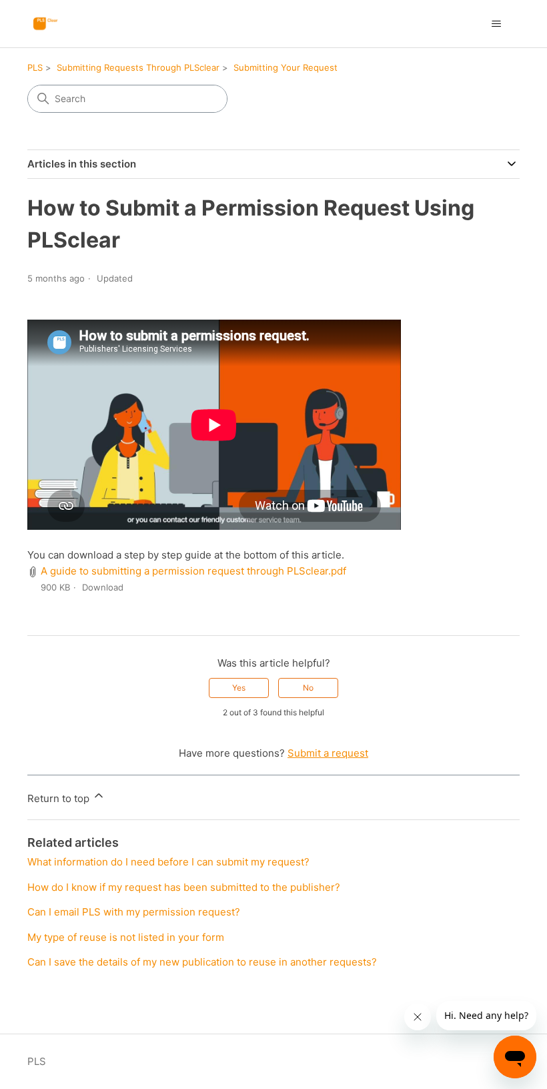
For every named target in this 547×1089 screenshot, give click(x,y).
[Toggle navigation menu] (496, 24)
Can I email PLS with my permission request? (133, 911)
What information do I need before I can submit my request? (168, 861)
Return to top (59, 798)
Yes (238, 688)
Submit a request (328, 753)
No (308, 688)
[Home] (49, 23)
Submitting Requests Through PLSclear (138, 67)
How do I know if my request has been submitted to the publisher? (183, 887)
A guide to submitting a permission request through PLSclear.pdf (193, 571)
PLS (35, 67)
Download (102, 587)
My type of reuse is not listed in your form (125, 937)
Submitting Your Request (285, 67)
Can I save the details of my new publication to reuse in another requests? (202, 962)
